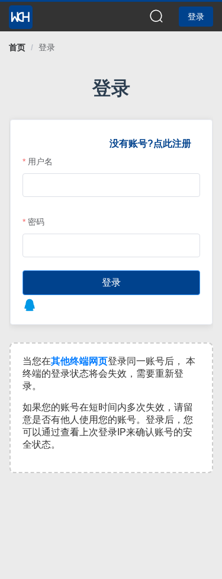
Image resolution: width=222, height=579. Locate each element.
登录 (46, 47)
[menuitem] (21, 13)
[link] (17, 47)
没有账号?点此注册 (150, 143)
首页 (17, 47)
